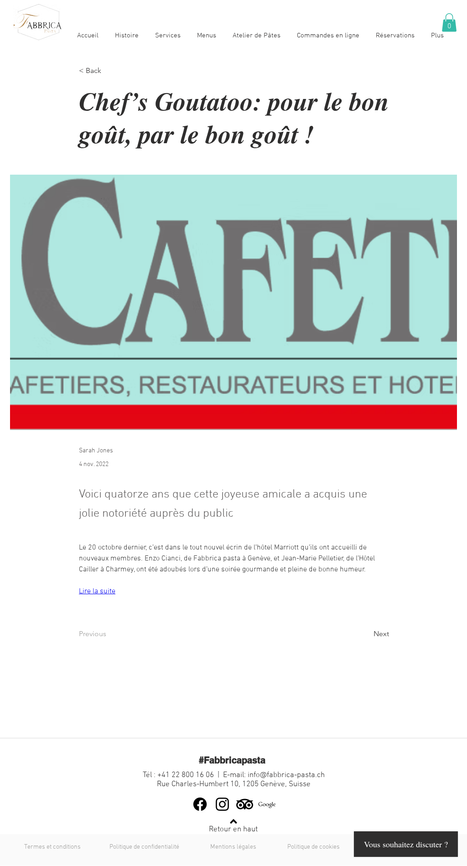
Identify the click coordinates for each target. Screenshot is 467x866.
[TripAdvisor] (245, 804)
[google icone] (267, 804)
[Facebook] (200, 804)
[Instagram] (222, 804)
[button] (449, 22)
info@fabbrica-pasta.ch (286, 775)
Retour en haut (233, 829)
